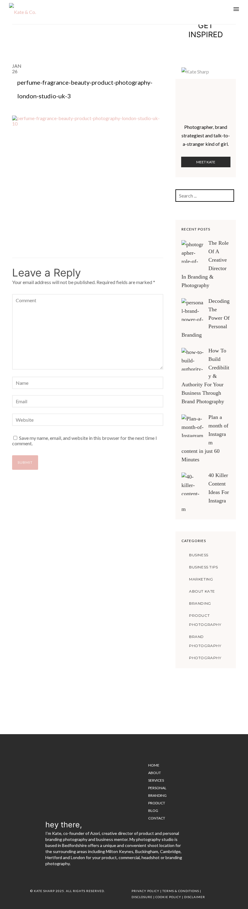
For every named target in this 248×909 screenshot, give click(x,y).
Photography (205, 658)
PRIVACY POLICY (145, 891)
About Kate (202, 591)
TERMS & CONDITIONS (180, 891)
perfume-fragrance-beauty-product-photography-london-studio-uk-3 (84, 89)
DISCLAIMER (194, 897)
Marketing (201, 579)
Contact (156, 818)
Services (156, 780)
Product (156, 803)
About (154, 772)
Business (198, 555)
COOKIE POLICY (168, 897)
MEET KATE (205, 162)
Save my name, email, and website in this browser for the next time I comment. (84, 440)
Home (153, 765)
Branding (200, 603)
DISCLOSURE (142, 897)
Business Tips (203, 567)
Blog (153, 810)
